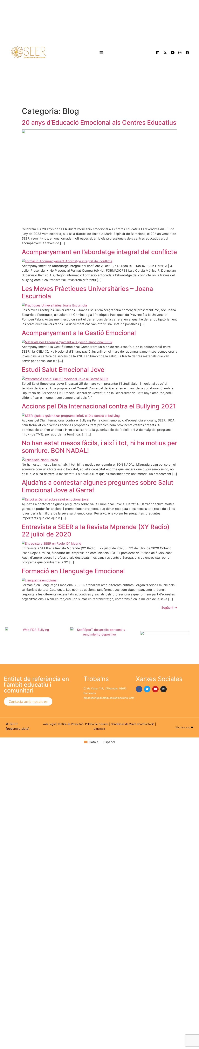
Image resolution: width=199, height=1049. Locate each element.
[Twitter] (147, 689)
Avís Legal (49, 724)
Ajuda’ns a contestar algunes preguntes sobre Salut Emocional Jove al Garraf (97, 486)
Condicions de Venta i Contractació (132, 724)
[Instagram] (180, 52)
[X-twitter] (165, 52)
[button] (101, 52)
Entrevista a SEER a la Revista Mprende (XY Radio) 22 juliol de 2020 (95, 530)
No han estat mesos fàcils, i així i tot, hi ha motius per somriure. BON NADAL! (99, 446)
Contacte (99, 728)
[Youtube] (172, 52)
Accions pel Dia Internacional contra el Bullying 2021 (99, 406)
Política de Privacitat (70, 724)
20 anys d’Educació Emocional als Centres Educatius (99, 122)
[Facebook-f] (139, 689)
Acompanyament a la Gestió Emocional (79, 333)
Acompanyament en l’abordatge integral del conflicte (99, 252)
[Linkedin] (158, 52)
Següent (169, 607)
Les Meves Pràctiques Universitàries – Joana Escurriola (87, 292)
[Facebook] (187, 52)
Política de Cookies (96, 724)
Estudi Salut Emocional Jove (63, 369)
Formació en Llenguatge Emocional (73, 571)
